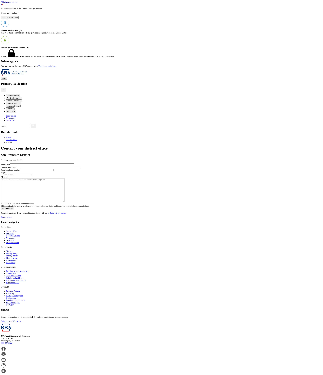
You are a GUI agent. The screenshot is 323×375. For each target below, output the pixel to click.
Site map (9, 251)
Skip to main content (9, 2)
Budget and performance (16, 280)
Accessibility (11, 260)
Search (3, 126)
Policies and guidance (14, 278)
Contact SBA (11, 231)
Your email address (8, 167)
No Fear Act (11, 273)
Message (4, 177)
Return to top (6, 217)
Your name (5, 165)
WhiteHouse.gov (13, 302)
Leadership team (12, 243)
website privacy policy (57, 213)
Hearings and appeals (14, 296)
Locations (10, 233)
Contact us (10, 120)
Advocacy (10, 293)
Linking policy (12, 256)
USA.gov (10, 305)
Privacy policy (12, 253)
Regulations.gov (12, 282)
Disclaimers (10, 263)
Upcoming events (13, 236)
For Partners (11, 116)
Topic (3, 172)
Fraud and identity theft (15, 300)
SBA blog (10, 240)
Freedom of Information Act (17, 271)
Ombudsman (11, 298)
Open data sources (13, 276)
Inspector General (13, 291)
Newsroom (10, 118)
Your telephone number (10, 170)
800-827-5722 (6, 343)
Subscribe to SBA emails (11, 321)
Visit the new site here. (47, 66)
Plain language (12, 258)
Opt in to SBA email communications (19, 204)
